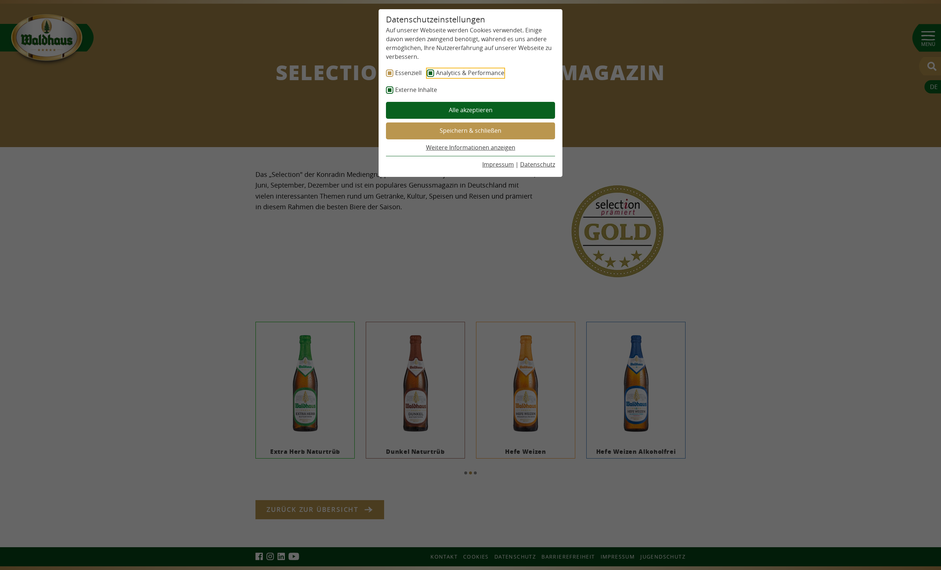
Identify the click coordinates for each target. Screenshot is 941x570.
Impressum (498, 164)
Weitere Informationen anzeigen (470, 147)
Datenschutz (537, 164)
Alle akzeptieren (471, 110)
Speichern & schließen (470, 131)
